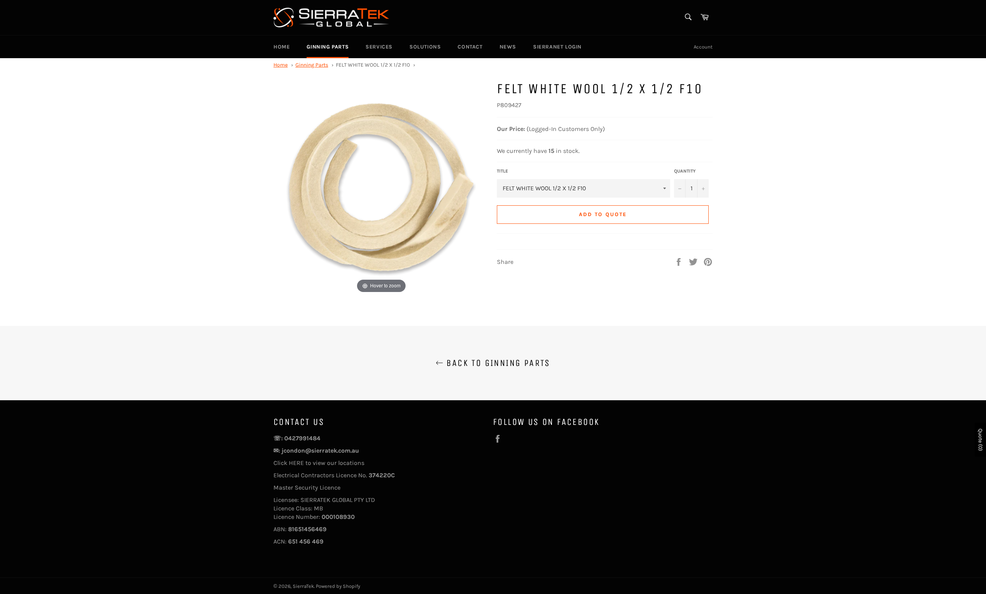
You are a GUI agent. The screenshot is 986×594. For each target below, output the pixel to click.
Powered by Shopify (338, 586)
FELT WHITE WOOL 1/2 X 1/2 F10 (373, 65)
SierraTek (303, 586)
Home (281, 47)
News (508, 47)
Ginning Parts (328, 47)
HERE (297, 462)
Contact (470, 47)
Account (703, 47)
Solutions (425, 47)
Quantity (685, 171)
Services (379, 47)
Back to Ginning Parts (496, 362)
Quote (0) (980, 440)
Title (502, 171)
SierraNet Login (557, 47)
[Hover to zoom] (381, 186)
